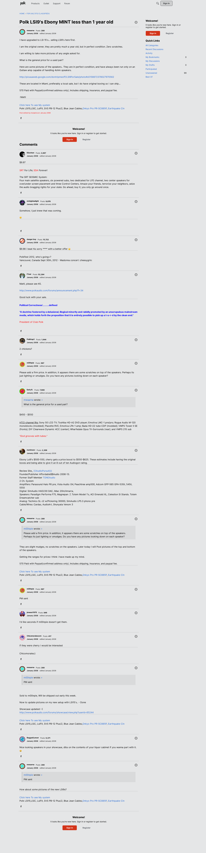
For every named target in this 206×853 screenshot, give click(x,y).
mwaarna (28, 399)
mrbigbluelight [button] (33, 201)
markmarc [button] (31, 450)
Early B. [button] (30, 390)
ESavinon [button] (30, 153)
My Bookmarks (166, 57)
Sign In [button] (69, 139)
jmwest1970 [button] (32, 612)
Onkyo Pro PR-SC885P (95, 108)
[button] (136, 22)
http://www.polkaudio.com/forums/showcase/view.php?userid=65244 (56, 712)
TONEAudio (49, 477)
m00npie (28, 528)
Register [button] (87, 139)
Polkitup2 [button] (31, 339)
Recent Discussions (154, 49)
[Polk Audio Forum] (23, 3)
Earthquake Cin (116, 108)
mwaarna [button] (30, 30)
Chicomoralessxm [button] (34, 636)
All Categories (152, 45)
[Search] (157, 3)
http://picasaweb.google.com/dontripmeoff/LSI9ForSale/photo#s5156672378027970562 (66, 76)
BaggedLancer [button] (33, 738)
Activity (149, 53)
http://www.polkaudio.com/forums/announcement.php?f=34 (51, 290)
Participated (151, 69)
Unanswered (166, 73)
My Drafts (166, 65)
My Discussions (153, 61)
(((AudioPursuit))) (42, 470)
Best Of (149, 77)
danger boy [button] (31, 239)
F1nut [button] (29, 274)
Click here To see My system (34, 105)
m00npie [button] (30, 363)
